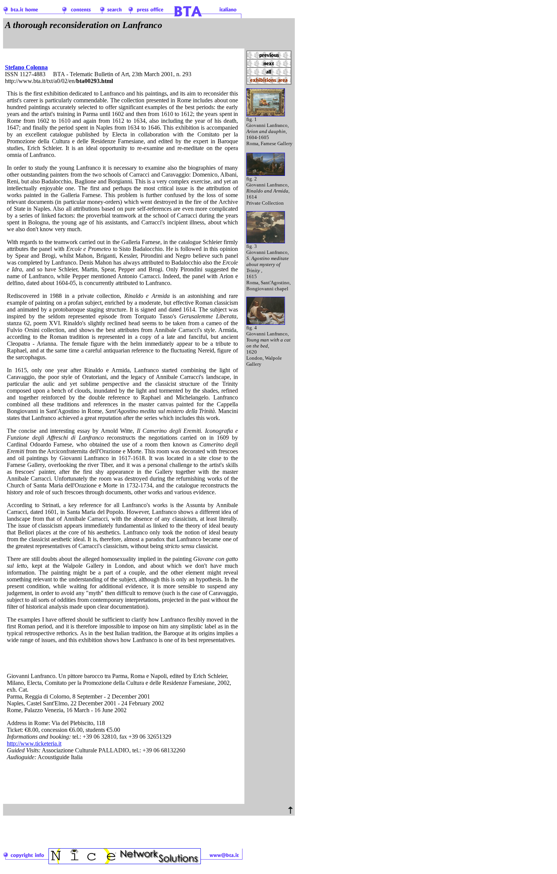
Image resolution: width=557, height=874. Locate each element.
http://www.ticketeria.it (34, 743)
